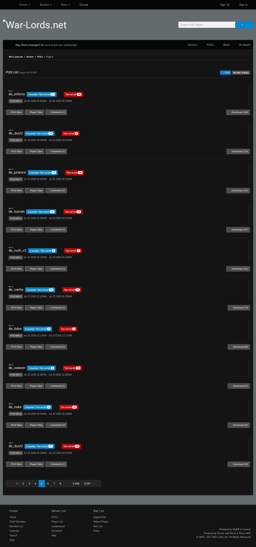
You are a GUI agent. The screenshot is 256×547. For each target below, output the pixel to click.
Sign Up (224, 4)
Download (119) (239, 151)
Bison (233, 533)
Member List (16, 526)
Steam (220, 533)
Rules (96, 530)
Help (11, 540)
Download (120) (239, 190)
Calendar (14, 530)
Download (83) (240, 347)
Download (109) (239, 112)
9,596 (76, 483)
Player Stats (36, 112)
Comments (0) (57, 112)
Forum (23, 4)
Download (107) (239, 229)
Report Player (100, 521)
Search (13, 535)
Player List (57, 521)
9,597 (87, 483)
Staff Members (17, 521)
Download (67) (240, 386)
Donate (83, 4)
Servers (44, 4)
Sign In (243, 4)
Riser (242, 533)
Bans (64, 4)
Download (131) (239, 269)
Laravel (247, 529)
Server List (58, 511)
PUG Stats (16, 112)
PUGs (210, 44)
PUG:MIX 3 (16, 101)
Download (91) (240, 425)
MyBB (236, 529)
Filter (227, 72)
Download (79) (240, 307)
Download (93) (240, 464)
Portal (12, 517)
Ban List (98, 511)
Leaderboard (58, 526)
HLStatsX (244, 44)
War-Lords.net (16, 57)
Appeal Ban (99, 517)
